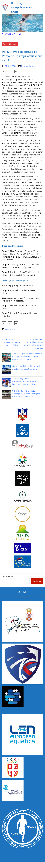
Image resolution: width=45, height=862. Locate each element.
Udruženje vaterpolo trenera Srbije (22, 7)
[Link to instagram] (24, 593)
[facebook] (4, 71)
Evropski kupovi (10, 44)
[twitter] (10, 71)
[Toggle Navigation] (39, 7)
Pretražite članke (9, 577)
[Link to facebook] (19, 593)
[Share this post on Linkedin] (16, 71)
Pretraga (37, 581)
